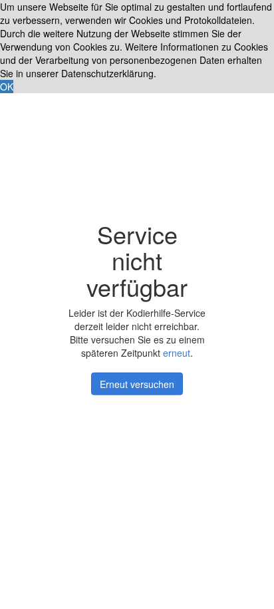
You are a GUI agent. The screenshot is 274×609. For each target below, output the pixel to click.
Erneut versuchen (137, 384)
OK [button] (6, 86)
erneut (176, 352)
